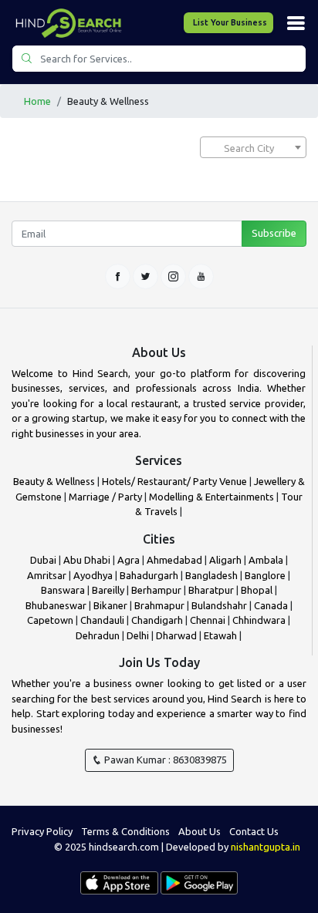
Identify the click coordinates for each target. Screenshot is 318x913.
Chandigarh (157, 620)
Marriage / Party (105, 496)
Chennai (207, 620)
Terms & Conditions (125, 831)
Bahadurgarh (149, 575)
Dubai (43, 559)
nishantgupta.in (265, 846)
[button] (296, 23)
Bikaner (110, 605)
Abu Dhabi (86, 559)
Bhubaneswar (55, 605)
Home (37, 101)
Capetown (50, 620)
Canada (271, 605)
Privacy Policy (42, 831)
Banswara (63, 590)
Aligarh (225, 559)
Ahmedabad (174, 559)
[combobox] (253, 147)
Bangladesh (211, 575)
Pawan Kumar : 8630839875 (164, 759)
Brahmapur (159, 605)
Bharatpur (212, 590)
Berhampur (156, 590)
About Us (199, 831)
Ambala (266, 559)
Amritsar (46, 575)
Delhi (138, 635)
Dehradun (98, 635)
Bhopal (256, 590)
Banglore (265, 575)
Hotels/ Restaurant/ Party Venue (174, 481)
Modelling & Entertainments (211, 496)
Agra (128, 559)
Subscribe (274, 232)
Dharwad (176, 635)
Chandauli (102, 620)
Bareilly (108, 590)
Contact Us (254, 831)
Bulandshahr (219, 605)
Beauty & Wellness (54, 481)
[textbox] (253, 148)
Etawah (220, 635)
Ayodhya (93, 575)
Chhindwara (259, 620)
